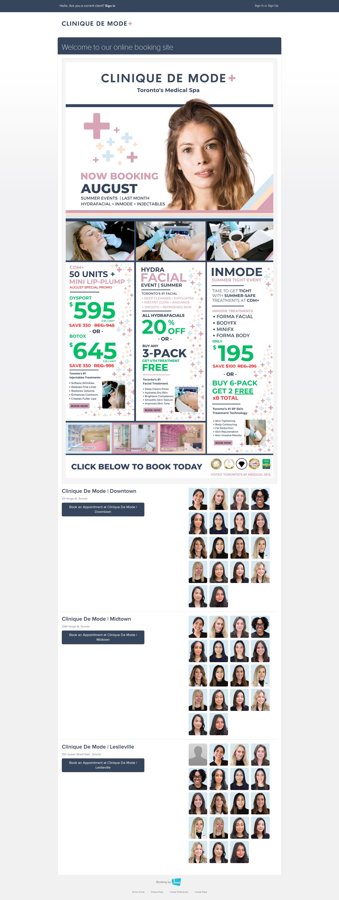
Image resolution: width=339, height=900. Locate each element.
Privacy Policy (157, 892)
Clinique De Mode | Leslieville (98, 747)
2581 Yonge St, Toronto (76, 626)
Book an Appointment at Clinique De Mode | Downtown (103, 509)
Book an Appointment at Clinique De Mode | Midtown (103, 637)
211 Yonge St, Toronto (74, 498)
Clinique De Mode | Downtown (99, 491)
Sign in (110, 6)
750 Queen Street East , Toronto (81, 754)
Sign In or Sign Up (266, 5)
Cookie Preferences (179, 892)
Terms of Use (138, 892)
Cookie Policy (201, 892)
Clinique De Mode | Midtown (96, 619)
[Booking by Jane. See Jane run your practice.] (169, 882)
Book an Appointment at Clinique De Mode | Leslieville (103, 765)
